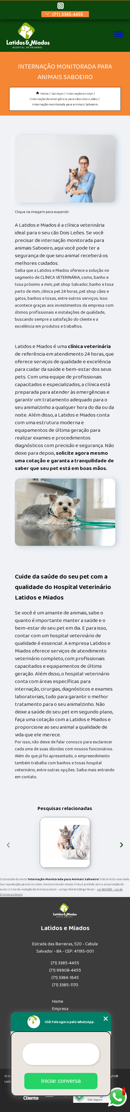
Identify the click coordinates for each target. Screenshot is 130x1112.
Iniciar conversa (61, 1081)
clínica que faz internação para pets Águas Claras (38, 842)
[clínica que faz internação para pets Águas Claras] (65, 842)
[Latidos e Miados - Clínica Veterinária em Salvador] (28, 47)
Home (57, 1001)
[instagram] (60, 6)
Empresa (60, 1008)
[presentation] (8, 844)
